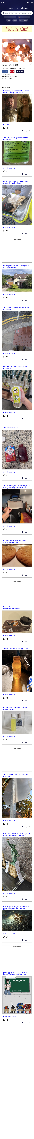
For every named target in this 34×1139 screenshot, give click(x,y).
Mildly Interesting (10, 168)
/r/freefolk (7, 124)
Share (6, 71)
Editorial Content (23, 20)
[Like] (26, 131)
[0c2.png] (17, 50)
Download (20, 71)
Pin (13, 71)
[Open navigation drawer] (32, 2)
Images (8, 20)
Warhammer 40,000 (10, 934)
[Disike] (22, 131)
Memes (15, 20)
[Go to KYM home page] (3, 2)
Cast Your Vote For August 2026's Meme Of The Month (17, 29)
